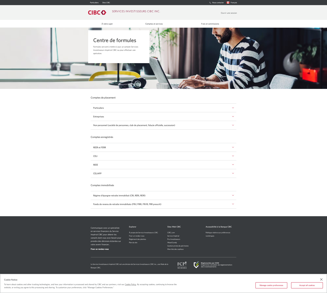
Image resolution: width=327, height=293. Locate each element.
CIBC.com (171, 233)
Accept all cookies (307, 285)
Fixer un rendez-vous (136, 236)
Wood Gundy (172, 242)
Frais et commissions (210, 24)
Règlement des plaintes (137, 239)
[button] (232, 2)
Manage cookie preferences (271, 285)
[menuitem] (216, 2)
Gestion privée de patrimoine (178, 246)
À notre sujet (107, 24)
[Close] (321, 279)
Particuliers (94, 3)
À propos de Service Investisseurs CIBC (143, 233)
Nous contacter (218, 3)
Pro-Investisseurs (173, 239)
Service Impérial (173, 236)
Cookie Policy (130, 284)
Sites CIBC (106, 3)
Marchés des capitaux (175, 249)
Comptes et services (154, 24)
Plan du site (133, 242)
